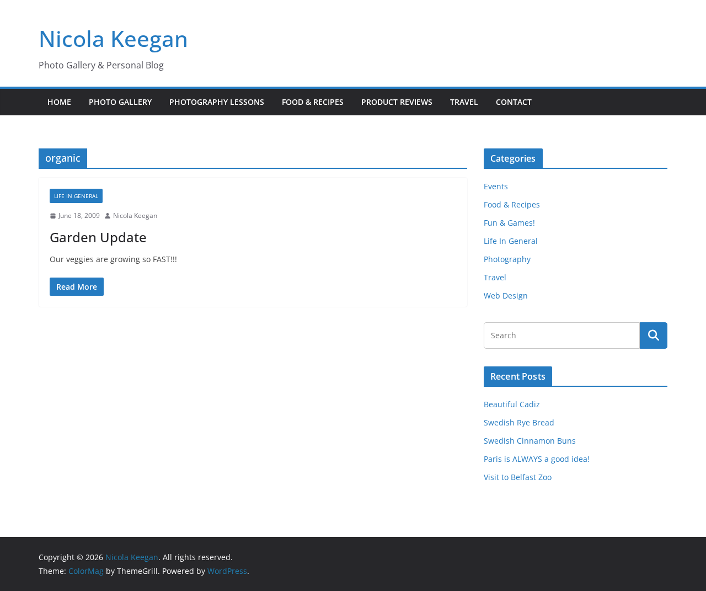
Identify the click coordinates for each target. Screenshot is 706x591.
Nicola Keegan (113, 38)
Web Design (506, 295)
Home (59, 102)
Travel (464, 102)
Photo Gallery (120, 102)
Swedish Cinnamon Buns (530, 440)
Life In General (76, 196)
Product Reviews (396, 102)
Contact (514, 102)
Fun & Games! (509, 222)
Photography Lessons (216, 102)
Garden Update (98, 237)
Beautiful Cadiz (512, 404)
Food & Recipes (313, 102)
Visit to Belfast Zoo (518, 477)
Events (496, 186)
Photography (507, 259)
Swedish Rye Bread (519, 422)
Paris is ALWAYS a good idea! (537, 459)
